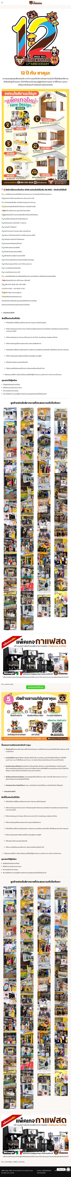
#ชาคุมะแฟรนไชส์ (20, 301)
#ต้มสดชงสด (6, 305)
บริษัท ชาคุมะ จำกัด (6, 1170)
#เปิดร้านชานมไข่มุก (31, 301)
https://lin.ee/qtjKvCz (15, 292)
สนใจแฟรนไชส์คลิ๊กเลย (35, 687)
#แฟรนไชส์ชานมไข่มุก (8, 301)
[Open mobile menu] (2, 2)
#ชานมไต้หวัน (25, 305)
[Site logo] (35, 2)
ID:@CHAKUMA (19, 758)
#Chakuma (13, 305)
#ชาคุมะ (19, 305)
